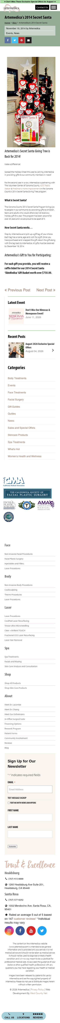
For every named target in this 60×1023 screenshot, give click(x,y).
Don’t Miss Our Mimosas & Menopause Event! (38, 311)
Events (9, 33)
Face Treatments (17, 392)
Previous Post (18, 289)
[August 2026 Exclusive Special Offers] (16, 350)
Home (7, 22)
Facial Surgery (16, 399)
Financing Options (13, 723)
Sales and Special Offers (21, 428)
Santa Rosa (11, 894)
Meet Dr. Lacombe (13, 704)
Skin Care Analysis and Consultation (21, 666)
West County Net (38, 993)
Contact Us (42, 7)
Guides (12, 413)
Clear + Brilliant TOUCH (15, 630)
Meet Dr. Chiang (12, 709)
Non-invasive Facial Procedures (19, 554)
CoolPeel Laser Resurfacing (17, 620)
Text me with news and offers (23, 803)
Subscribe (12, 846)
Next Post (44, 289)
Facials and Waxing (13, 661)
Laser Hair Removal (13, 640)
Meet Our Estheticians (15, 714)
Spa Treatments (16, 442)
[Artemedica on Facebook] (20, 930)
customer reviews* (25, 919)
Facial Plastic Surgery (14, 558)
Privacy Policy (37, 989)
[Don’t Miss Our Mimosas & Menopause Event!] (16, 316)
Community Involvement (16, 738)
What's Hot (14, 449)
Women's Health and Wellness (24, 456)
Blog (14, 22)
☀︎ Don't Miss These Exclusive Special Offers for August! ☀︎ (30, 1)
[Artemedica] (11, 8)
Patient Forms (11, 733)
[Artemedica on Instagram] (9, 930)
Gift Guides (14, 406)
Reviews (8, 743)
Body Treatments (17, 378)
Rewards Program (13, 728)
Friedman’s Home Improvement (26, 188)
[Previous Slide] (10, 350)
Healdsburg (12, 873)
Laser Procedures (12, 568)
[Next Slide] (53, 350)
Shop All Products (13, 683)
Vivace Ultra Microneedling (17, 625)
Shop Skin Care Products (16, 688)
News (16, 33)
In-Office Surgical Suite (15, 719)
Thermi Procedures (13, 594)
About (8, 696)
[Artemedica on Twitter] (42, 930)
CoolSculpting (11, 589)
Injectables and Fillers (14, 563)
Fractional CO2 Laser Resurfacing (20, 635)
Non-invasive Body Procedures (18, 585)
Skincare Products (18, 435)
